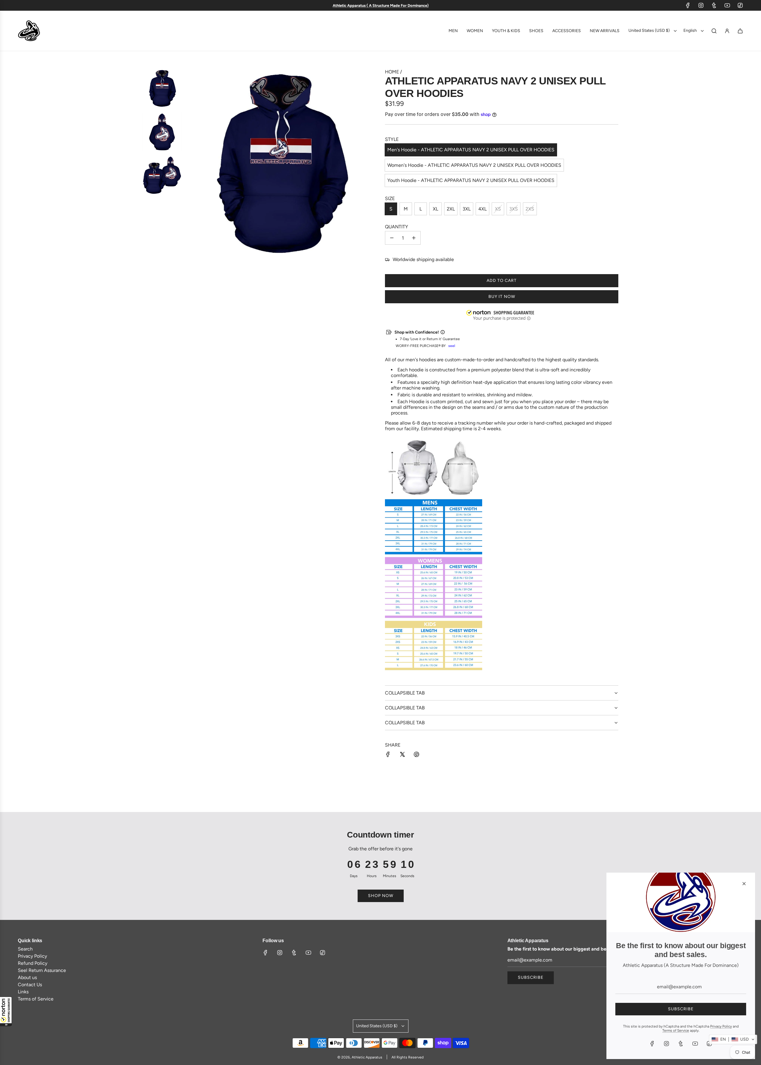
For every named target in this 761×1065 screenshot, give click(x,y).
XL (435, 209)
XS (498, 209)
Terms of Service (675, 1030)
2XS (530, 209)
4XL (482, 209)
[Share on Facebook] (387, 755)
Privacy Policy (721, 1026)
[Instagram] (700, 5)
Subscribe (530, 977)
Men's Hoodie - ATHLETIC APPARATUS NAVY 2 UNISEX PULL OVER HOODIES (470, 150)
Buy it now (501, 296)
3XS (513, 209)
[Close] (744, 883)
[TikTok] (740, 5)
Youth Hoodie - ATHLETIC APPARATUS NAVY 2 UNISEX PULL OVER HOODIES (470, 180)
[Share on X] (402, 755)
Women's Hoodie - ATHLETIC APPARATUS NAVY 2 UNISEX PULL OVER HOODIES (474, 165)
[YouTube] (727, 5)
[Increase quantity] (413, 237)
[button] (6, 1011)
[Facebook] (687, 5)
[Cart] (740, 30)
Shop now (380, 895)
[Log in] (727, 30)
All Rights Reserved (407, 1057)
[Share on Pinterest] (416, 755)
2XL (451, 209)
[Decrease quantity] (391, 237)
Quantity (396, 227)
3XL (467, 209)
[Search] (714, 30)
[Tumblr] (714, 5)
